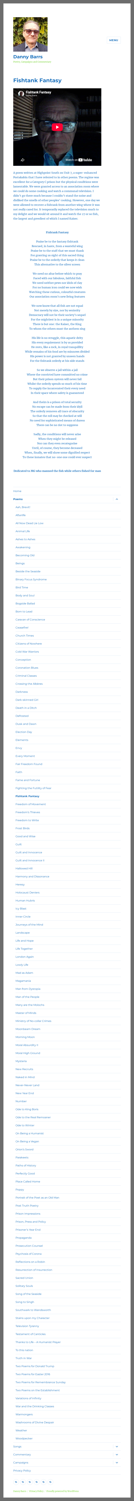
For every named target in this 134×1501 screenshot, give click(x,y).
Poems (18, 499)
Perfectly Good (25, 1173)
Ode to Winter (25, 1125)
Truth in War (24, 1358)
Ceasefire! (22, 627)
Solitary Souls (24, 1286)
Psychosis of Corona (29, 1253)
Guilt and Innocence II (30, 860)
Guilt (19, 844)
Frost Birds (23, 828)
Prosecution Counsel (29, 1245)
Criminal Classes (26, 675)
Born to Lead (24, 611)
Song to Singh (25, 1302)
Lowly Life (22, 964)
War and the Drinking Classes (35, 1406)
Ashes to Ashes (25, 539)
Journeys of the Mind (29, 924)
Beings (20, 563)
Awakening (23, 547)
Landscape (23, 932)
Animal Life (23, 531)
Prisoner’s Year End (28, 1229)
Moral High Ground (28, 1053)
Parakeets (22, 1157)
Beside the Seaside (28, 571)
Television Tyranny (27, 1326)
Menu (113, 40)
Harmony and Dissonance (32, 876)
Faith (19, 772)
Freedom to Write (27, 820)
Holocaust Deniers (28, 892)
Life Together (24, 948)
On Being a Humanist (30, 1133)
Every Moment (25, 756)
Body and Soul (25, 595)
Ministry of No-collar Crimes (33, 1021)
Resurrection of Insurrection (34, 1269)
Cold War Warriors (27, 651)
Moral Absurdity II (27, 1045)
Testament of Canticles (31, 1334)
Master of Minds (26, 1013)
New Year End (25, 1093)
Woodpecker (24, 1438)
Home (17, 491)
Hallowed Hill (24, 868)
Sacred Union (24, 1277)
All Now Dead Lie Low (29, 523)
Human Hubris (25, 900)
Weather (21, 1430)
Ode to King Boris (27, 1109)
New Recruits (24, 1069)
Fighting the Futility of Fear (33, 788)
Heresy (20, 884)
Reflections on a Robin (30, 1261)
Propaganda (24, 1237)
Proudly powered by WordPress (62, 1491)
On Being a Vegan (27, 1141)
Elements (22, 740)
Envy (19, 748)
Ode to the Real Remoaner (33, 1117)
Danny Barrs (28, 56)
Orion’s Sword (25, 1149)
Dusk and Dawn (26, 724)
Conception (23, 659)
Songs (17, 1446)
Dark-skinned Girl (27, 699)
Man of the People (27, 996)
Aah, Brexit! (23, 507)
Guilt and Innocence (29, 852)
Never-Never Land (27, 1085)
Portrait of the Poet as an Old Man (37, 1197)
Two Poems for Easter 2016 (33, 1374)
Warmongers (24, 1414)
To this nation (24, 1350)
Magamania (23, 980)
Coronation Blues (27, 667)
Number (21, 1101)
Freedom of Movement (31, 804)
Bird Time (22, 587)
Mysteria (21, 1061)
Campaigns (20, 1462)
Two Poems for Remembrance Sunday (41, 1382)
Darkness (22, 691)
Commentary (22, 1454)
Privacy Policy (22, 1470)
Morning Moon (25, 1037)
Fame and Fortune (28, 780)
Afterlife (21, 515)
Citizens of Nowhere (29, 643)
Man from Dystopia (28, 988)
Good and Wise (25, 836)
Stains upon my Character (33, 1318)
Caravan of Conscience (30, 619)
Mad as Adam (24, 972)
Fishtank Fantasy (27, 796)
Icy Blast (21, 908)
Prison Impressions (28, 1213)
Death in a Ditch (26, 707)
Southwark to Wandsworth (33, 1310)
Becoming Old (25, 555)
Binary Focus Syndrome (31, 579)
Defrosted (22, 715)
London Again (25, 956)
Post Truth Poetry (27, 1205)
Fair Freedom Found (29, 764)
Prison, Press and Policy (31, 1221)
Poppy (20, 1189)
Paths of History (26, 1165)
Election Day (24, 732)
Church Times (25, 635)
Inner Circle (23, 916)
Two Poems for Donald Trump (35, 1366)
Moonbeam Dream (28, 1029)
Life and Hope (25, 940)
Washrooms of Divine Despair (35, 1422)
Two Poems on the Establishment (38, 1390)
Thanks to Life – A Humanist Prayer (38, 1342)
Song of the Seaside (29, 1294)
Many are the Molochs (30, 1005)
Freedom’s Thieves (28, 812)
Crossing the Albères (29, 683)
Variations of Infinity (28, 1398)
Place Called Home (28, 1181)
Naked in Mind (25, 1077)
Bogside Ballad (25, 603)
